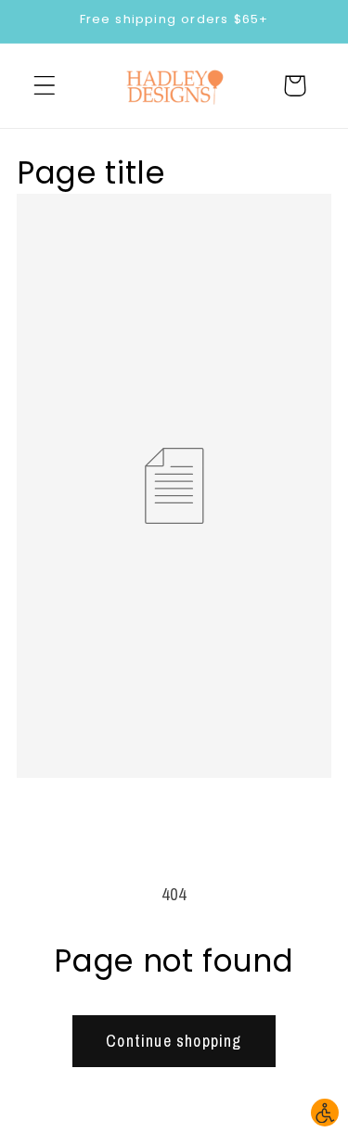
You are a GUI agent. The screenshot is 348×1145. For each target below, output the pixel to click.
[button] (45, 85)
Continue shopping (173, 1040)
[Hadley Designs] (174, 86)
